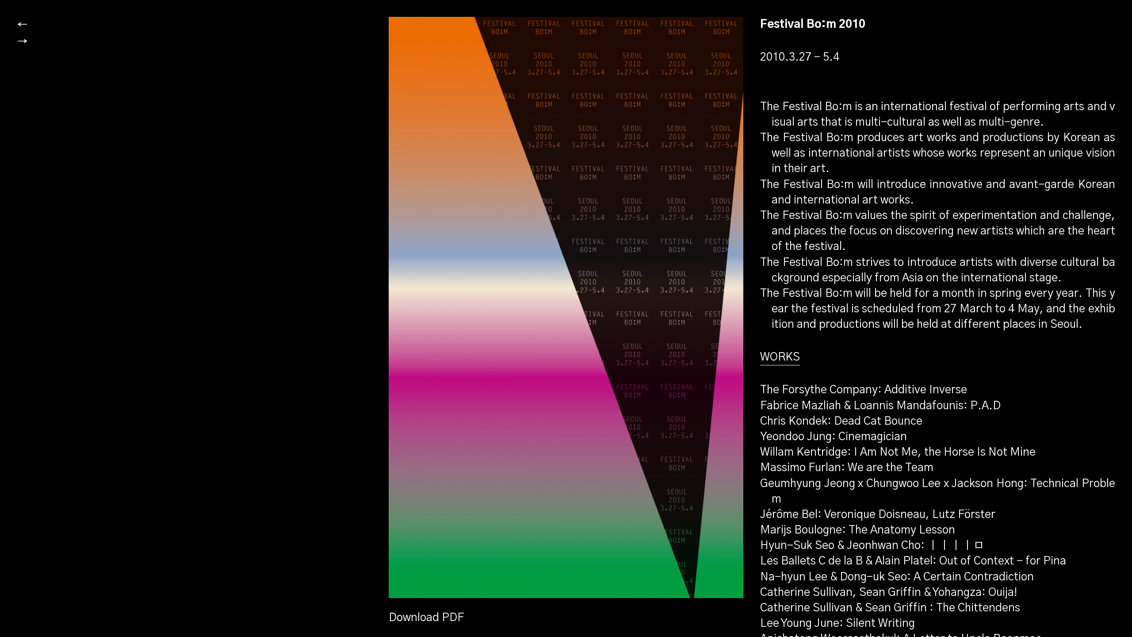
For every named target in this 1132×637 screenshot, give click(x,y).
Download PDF (426, 617)
